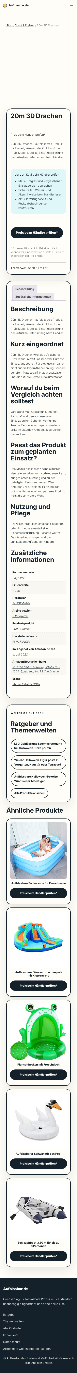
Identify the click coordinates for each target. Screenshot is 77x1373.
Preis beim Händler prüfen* (28, 134)
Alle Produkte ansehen (29, 793)
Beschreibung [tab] (24, 289)
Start (9, 25)
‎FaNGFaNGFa (21, 603)
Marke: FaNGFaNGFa (26, 684)
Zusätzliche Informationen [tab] (33, 296)
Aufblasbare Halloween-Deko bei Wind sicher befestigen (36, 779)
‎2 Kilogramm (20, 616)
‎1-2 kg (16, 590)
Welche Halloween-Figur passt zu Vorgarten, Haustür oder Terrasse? (37, 762)
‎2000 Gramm (21, 628)
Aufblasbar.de (18, 5)
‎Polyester (18, 578)
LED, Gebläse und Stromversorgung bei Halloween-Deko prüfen (38, 746)
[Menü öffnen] (71, 6)
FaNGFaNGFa (21, 641)
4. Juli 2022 (20, 654)
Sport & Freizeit (24, 25)
